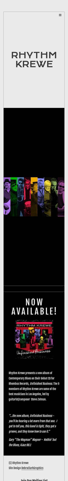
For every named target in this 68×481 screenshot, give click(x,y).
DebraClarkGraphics (32, 468)
